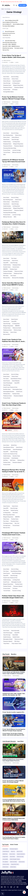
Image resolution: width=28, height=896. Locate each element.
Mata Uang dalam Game (9, 514)
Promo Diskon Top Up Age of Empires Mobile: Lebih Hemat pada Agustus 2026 (13, 56)
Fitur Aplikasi (5, 861)
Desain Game (6, 376)
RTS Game (14, 89)
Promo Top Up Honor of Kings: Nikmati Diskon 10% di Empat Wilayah (13, 781)
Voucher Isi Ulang (16, 590)
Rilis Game (5, 275)
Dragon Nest (5, 856)
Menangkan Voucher (16, 582)
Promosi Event (6, 89)
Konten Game (16, 267)
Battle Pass (14, 445)
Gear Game (6, 510)
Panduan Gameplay (7, 271)
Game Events (6, 139)
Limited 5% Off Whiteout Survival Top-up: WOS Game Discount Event (13, 160)
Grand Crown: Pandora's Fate (10, 387)
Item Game (15, 512)
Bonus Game (12, 854)
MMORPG (5, 269)
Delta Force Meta (13, 861)
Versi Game (13, 275)
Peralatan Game (14, 521)
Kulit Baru (5, 460)
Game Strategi (6, 83)
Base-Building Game (8, 135)
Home (2, 9)
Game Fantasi (6, 260)
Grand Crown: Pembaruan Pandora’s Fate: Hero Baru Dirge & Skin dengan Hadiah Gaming (14, 404)
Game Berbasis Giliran (16, 378)
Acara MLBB (5, 859)
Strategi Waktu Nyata (8, 91)
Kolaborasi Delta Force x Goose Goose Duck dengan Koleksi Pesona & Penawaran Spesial (13, 760)
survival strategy (16, 150)
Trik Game (14, 588)
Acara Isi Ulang (14, 76)
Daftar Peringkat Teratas (15, 859)
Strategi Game (6, 525)
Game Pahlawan (15, 380)
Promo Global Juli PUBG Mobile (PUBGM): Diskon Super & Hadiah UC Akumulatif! (14, 672)
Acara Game (6, 76)
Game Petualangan (7, 383)
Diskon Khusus (6, 81)
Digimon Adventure (21, 854)
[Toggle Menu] (3, 5)
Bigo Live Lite (19, 851)
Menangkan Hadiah (7, 639)
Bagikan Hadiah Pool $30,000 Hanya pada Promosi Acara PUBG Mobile (14, 819)
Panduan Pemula (7, 586)
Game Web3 (15, 634)
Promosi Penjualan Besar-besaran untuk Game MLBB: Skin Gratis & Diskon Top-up (14, 800)
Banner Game (21, 861)
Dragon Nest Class (15, 864)
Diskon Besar (5, 866)
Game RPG (5, 262)
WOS (4, 154)
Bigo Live (13, 851)
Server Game (13, 332)
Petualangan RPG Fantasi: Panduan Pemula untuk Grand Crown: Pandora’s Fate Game (13, 534)
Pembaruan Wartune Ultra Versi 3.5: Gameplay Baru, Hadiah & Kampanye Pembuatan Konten (14, 223)
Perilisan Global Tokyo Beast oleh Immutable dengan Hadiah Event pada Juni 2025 (13, 597)
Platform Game (17, 330)
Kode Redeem (15, 458)
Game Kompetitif (17, 81)
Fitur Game (13, 258)
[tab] (2, 60)
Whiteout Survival (16, 152)
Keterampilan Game (17, 389)
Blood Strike (12, 856)
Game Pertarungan (7, 632)
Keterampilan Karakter (8, 391)
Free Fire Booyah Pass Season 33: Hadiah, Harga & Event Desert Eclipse (14, 838)
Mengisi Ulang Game (18, 85)
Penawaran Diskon (7, 87)
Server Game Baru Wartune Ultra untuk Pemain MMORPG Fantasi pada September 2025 (13, 284)
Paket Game (6, 519)
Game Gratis (15, 260)
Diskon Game (15, 78)
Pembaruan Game (7, 273)
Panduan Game (13, 269)
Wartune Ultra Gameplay (18, 277)
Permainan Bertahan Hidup (9, 148)
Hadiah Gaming (7, 141)
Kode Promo (19, 391)
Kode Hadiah (6, 458)
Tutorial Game (6, 152)
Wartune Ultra (6, 277)
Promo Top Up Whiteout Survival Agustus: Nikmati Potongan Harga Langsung (13, 98)
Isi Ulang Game (16, 83)
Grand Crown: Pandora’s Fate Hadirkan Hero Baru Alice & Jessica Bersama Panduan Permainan (13, 340)
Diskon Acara (6, 78)
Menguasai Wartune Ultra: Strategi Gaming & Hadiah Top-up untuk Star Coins (14, 471)
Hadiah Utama (16, 637)
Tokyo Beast (6, 643)
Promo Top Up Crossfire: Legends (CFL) (13, 712)
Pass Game (6, 521)
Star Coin (17, 523)
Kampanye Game (7, 85)
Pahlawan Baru (6, 393)
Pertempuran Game (7, 523)
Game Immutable (15, 630)
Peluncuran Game (19, 271)
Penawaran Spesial (18, 87)
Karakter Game (6, 267)
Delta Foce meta (20, 856)
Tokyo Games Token (16, 643)
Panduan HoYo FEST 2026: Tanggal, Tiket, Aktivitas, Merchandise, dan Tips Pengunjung (14, 694)
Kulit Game (12, 460)
